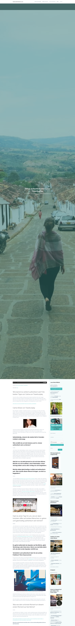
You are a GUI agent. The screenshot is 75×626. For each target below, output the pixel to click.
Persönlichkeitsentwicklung (46, 193)
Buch (61, 1)
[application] (30, 382)
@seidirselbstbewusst (53, 572)
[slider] (45, 382)
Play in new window (19, 385)
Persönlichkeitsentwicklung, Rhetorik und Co (25, 536)
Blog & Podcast (53, 1)
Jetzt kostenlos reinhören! (54, 566)
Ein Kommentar (37, 194)
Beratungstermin (38, 1)
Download (26, 385)
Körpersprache (40, 193)
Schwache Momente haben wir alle (28, 491)
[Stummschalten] (43, 382)
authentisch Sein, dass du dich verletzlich (27, 478)
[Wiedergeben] (13, 382)
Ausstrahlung (35, 193)
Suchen (51, 448)
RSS (17, 387)
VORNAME (52, 437)
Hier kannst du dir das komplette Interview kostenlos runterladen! (24, 403)
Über (57, 1)
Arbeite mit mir (45, 1)
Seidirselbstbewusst (18, 1)
